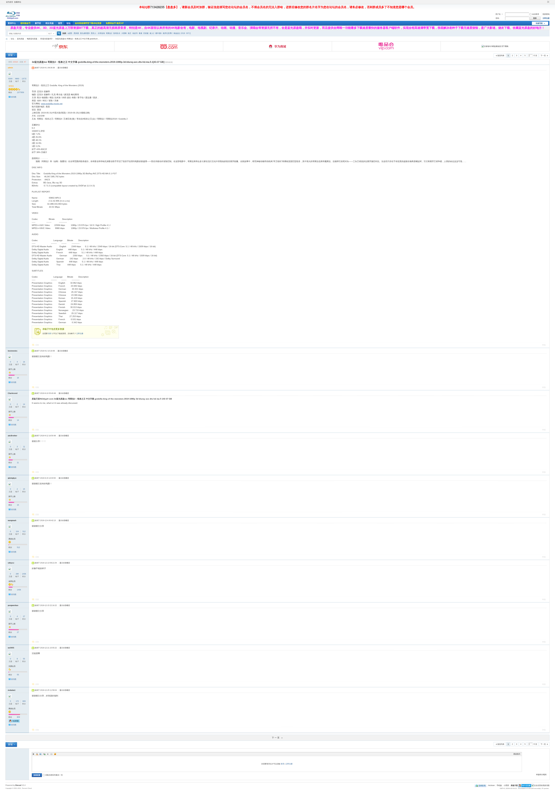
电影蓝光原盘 (32, 39)
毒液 (140, 33)
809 (24, 701)
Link (44, 754)
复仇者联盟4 (85, 33)
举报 (544, 345)
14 (24, 404)
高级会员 (12, 539)
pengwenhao (13, 605)
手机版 (499, 785)
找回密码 (546, 14)
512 (24, 531)
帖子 (50, 34)
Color (37, 754)
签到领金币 (25, 23)
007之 (188, 33)
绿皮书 (135, 33)
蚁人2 (152, 33)
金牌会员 (12, 581)
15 (24, 489)
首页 (60, 23)
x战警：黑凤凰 (73, 33)
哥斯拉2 (109, 33)
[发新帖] (11, 55)
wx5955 (11, 648)
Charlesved (12, 393)
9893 (17, 79)
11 (24, 447)
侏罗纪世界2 (167, 33)
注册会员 (12, 666)
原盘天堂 (6, 39)
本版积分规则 (541, 775)
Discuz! (18, 785)
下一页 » (277, 738)
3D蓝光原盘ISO (46, 39)
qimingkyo (12, 478)
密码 (497, 18)
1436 (24, 574)
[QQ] (480, 785)
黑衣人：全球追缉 (98, 33)
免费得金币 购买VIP (115, 23)
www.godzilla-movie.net (51, 103)
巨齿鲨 (146, 33)
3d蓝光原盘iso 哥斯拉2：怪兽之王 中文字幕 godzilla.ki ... (77, 39)
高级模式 (516, 754)
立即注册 (546, 18)
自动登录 (535, 14)
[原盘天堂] (12, 19)
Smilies (55, 754)
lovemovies (12, 351)
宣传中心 (12, 23)
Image (40, 754)
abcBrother (12, 436)
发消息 (13, 97)
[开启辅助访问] (545, 2)
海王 (129, 33)
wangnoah (12, 520)
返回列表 (500, 56)
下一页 (543, 56)
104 (17, 531)
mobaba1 (11, 690)
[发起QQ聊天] (14, 722)
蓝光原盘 (20, 39)
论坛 (68, 23)
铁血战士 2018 (179, 33)
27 (24, 616)
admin (10, 68)
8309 (10, 79)
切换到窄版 (548, 2)
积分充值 (50, 23)
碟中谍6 (158, 33)
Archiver (491, 785)
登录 (50, 334)
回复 (37, 345)
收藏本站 (17, 2)
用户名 (498, 14)
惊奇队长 (116, 33)
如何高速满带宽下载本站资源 (88, 23)
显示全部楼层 (63, 68)
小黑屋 (506, 785)
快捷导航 (539, 23)
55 (24, 659)
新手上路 (12, 369)
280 (17, 574)
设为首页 (9, 2)
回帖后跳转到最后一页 (54, 775)
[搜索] (58, 33)
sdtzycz (11, 563)
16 (24, 362)
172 (17, 701)
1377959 (20, 92)
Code (51, 754)
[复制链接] (169, 62)
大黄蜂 (124, 33)
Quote (47, 754)
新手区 (38, 23)
